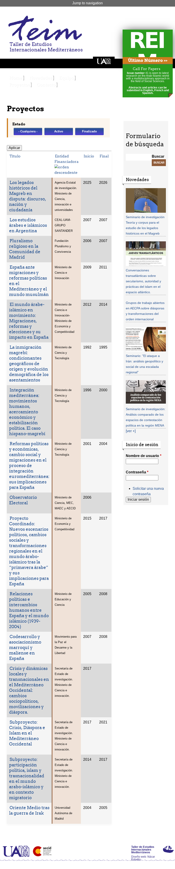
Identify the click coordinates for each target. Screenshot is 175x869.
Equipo (66, 78)
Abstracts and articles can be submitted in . (148, 90)
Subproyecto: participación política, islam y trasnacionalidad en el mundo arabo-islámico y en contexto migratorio (26, 778)
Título (15, 156)
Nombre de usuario (143, 456)
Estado (18, 124)
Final (104, 156)
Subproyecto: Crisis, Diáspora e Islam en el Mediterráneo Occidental (27, 733)
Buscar (158, 156)
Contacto (46, 84)
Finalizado (89, 131)
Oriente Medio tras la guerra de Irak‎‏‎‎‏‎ (29, 810)
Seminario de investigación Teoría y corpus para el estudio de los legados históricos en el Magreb (145, 225)
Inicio (89, 156)
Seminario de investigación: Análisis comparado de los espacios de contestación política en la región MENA (145, 417)
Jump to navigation (87, 3)
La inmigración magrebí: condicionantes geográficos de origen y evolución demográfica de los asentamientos (29, 364)
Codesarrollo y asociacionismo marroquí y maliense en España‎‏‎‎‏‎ (25, 647)
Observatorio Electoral (23, 500)
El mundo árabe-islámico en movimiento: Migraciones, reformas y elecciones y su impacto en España (29, 321)
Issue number (136, 73)
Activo (58, 131)
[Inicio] (44, 28)
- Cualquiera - (27, 131)
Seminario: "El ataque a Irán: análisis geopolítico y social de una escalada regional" (144, 364)
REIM (146, 51)
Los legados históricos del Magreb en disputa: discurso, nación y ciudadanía (27, 196)
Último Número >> (147, 60)
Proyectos (19, 84)
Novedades (40, 78)
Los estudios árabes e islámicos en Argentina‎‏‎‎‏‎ (28, 225)
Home (15, 78)
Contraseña (137, 472)
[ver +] (131, 431)
